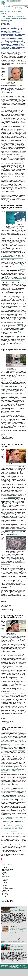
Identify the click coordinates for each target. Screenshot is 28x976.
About (13, 11)
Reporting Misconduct (13, 966)
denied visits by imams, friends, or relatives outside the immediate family (13, 790)
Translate (26, 8)
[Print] (2, 860)
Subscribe (3, 13)
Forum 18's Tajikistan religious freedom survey (12, 822)
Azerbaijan (5, 892)
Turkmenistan (6, 895)
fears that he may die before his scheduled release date (13, 279)
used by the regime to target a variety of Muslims (12, 477)
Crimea (4, 896)
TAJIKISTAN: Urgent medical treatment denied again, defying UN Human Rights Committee (18, 930)
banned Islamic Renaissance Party (10, 746)
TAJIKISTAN (6, 17)
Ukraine (4, 867)
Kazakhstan (5, 890)
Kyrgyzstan (5, 870)
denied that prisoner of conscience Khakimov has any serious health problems (12, 342)
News (2, 11)
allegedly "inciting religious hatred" (15, 241)
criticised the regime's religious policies (11, 513)
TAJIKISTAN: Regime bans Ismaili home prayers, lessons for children (18, 910)
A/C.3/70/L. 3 (7, 777)
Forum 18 (9, 24)
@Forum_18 (14, 831)
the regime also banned (14, 497)
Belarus (4, 882)
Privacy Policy (4, 966)
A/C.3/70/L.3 (12, 285)
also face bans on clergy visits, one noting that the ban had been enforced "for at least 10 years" (13, 798)
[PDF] (2, 858)
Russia (4, 872)
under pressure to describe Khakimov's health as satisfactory (13, 392)
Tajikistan (5, 874)
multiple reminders (14, 322)
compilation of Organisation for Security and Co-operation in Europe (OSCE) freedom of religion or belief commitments (12, 827)
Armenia (4, 885)
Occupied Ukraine (7, 869)
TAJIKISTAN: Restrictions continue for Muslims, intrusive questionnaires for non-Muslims (17, 949)
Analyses (7, 11)
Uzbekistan (5, 884)
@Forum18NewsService (19, 833)
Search (23, 965)
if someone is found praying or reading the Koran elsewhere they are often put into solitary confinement (13, 770)
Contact (18, 11)
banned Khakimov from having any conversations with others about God (12, 741)
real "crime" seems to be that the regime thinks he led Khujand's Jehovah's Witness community (13, 258)
